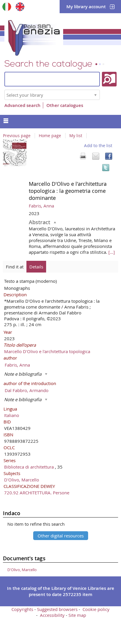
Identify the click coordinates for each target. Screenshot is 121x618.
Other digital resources (61, 536)
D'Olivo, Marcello (21, 480)
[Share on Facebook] (108, 156)
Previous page (17, 135)
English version (19, 6)
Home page (50, 135)
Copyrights (22, 609)
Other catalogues (64, 105)
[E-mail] (95, 156)
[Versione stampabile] (82, 156)
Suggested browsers (57, 609)
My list (75, 135)
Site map (77, 615)
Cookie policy (96, 609)
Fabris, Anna (41, 206)
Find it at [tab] (14, 267)
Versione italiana (6, 6)
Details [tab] (36, 267)
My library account (86, 7)
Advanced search (22, 105)
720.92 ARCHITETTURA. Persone (36, 493)
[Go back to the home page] (33, 37)
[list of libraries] (95, 95)
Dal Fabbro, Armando (26, 390)
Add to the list (98, 145)
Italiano (11, 415)
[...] (111, 252)
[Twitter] (105, 167)
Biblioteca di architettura (29, 467)
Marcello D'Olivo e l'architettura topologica (47, 351)
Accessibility (52, 615)
